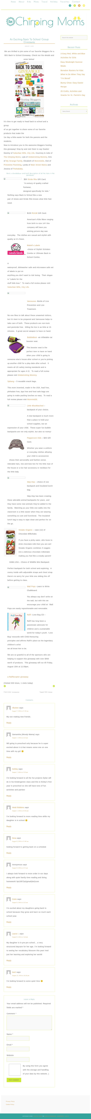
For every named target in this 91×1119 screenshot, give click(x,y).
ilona (14, 838)
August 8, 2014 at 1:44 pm (20, 937)
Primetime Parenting (13, 165)
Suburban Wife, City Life (23, 153)
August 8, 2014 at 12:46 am (20, 841)
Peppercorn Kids (34, 438)
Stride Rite (32, 179)
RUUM (35, 213)
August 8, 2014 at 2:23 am (20, 902)
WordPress (60, 1116)
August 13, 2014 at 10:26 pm (20, 975)
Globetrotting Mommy (37, 157)
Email (10, 1045)
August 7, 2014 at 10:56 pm (20, 810)
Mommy (33, 375)
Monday (50, 692)
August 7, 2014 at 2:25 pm (20, 737)
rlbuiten (15, 708)
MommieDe (39, 161)
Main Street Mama (39, 165)
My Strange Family (14, 161)
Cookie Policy (10, 1104)
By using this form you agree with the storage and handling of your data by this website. (36, 1070)
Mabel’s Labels (33, 245)
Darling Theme (38, 1116)
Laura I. (15, 934)
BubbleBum (32, 337)
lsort (14, 972)
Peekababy (18, 169)
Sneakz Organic (25, 530)
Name (10, 1034)
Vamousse (31, 301)
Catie (14, 899)
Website (10, 1055)
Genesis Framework (50, 1116)
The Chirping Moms (45, 21)
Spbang (10, 381)
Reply (8, 723)
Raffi (29, 615)
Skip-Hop (31, 482)
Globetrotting (23, 375)
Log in (67, 1116)
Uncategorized (15, 692)
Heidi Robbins (18, 807)
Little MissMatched (35, 406)
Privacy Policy (10, 1101)
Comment (11, 1014)
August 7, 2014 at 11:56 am (20, 711)
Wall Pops (31, 586)
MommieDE (32, 399)
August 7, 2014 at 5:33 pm (20, 772)
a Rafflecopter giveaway (17, 677)
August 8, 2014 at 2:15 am (20, 868)
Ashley (15, 769)
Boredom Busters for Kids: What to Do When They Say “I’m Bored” (73, 74)
